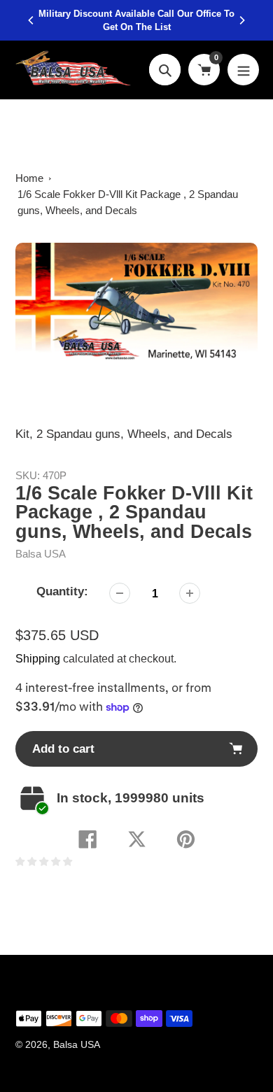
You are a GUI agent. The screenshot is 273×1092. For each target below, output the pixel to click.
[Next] (241, 20)
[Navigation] (243, 69)
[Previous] (31, 20)
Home (29, 178)
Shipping (37, 659)
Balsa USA (40, 554)
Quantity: (62, 591)
